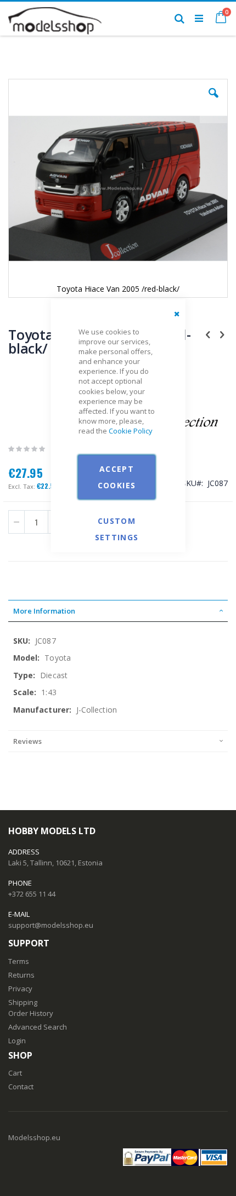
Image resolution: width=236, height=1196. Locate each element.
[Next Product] (222, 334)
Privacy (20, 988)
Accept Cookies (117, 476)
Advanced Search (37, 1027)
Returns (21, 975)
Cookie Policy (131, 431)
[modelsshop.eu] (55, 18)
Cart (15, 1073)
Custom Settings (117, 519)
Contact (20, 1086)
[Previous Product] (208, 334)
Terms (18, 961)
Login (17, 1040)
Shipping (22, 1002)
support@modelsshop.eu (50, 925)
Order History (30, 1013)
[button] (213, 101)
